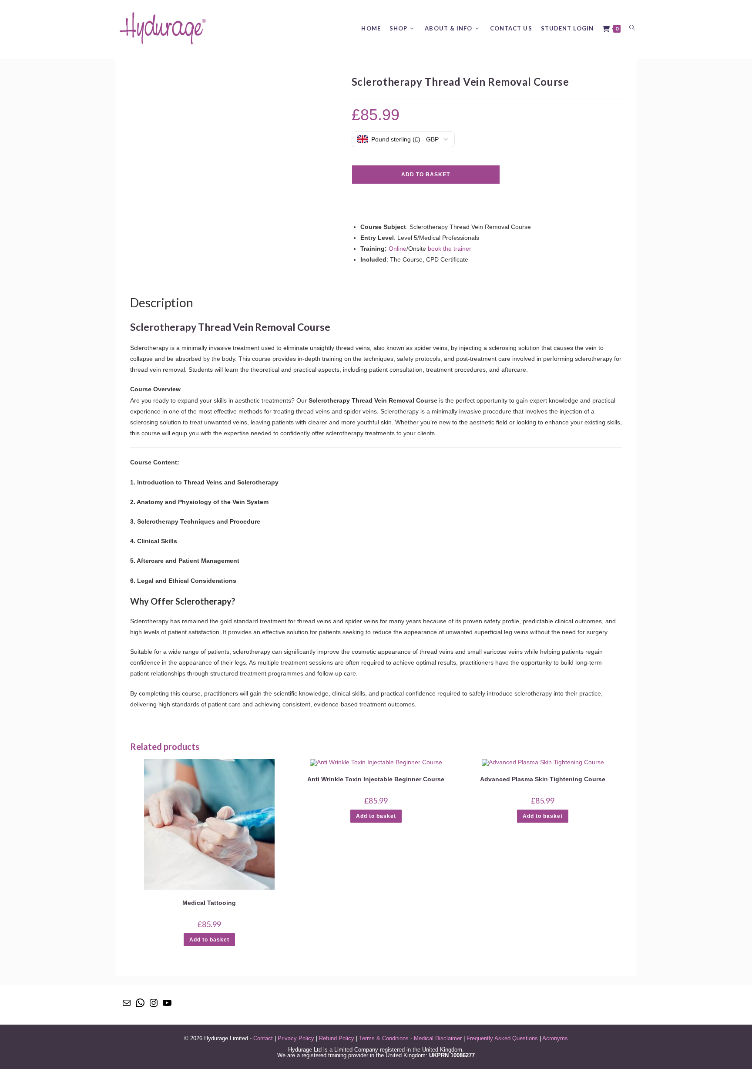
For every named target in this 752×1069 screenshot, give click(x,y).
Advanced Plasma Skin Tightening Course (542, 779)
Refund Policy (336, 1038)
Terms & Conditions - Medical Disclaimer (410, 1038)
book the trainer (449, 248)
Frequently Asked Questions (502, 1038)
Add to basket (425, 174)
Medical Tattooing (209, 902)
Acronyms (555, 1038)
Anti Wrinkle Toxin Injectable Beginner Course (375, 779)
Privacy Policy (296, 1038)
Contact (263, 1038)
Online (397, 248)
